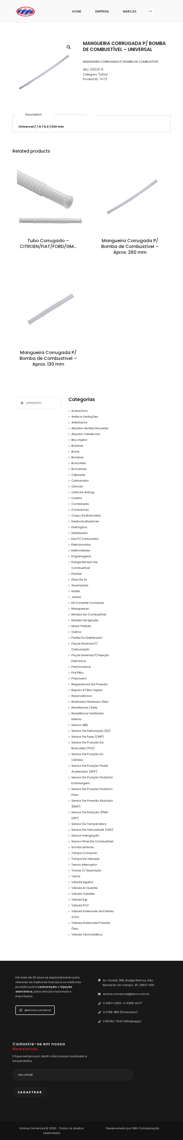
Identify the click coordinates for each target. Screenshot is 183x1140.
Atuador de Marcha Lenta (89, 428)
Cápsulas (78, 475)
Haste (75, 591)
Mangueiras (80, 608)
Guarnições (79, 585)
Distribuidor (79, 533)
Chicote (77, 486)
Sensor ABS (79, 725)
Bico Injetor (79, 440)
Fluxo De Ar (79, 579)
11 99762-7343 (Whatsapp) (122, 1021)
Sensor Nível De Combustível (92, 841)
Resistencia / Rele (84, 707)
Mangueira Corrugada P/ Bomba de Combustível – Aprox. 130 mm (48, 358)
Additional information (70, 114)
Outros (76, 632)
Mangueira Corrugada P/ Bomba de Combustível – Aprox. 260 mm (130, 246)
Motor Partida (81, 626)
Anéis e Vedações (84, 416)
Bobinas (77, 446)
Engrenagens (81, 556)
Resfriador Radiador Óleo (90, 702)
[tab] (33, 115)
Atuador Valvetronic (85, 434)
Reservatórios (81, 696)
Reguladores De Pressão (89, 684)
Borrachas (79, 469)
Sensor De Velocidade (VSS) (92, 830)
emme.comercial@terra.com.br (126, 994)
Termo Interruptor (84, 864)
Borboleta (78, 463)
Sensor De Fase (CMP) (87, 736)
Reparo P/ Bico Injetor (87, 690)
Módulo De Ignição (85, 620)
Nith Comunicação (145, 1128)
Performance (81, 667)
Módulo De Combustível (88, 614)
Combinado (80, 504)
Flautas (76, 574)
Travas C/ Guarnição (86, 870)
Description (33, 114)
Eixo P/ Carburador (85, 539)
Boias (75, 451)
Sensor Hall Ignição (85, 835)
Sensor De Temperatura (88, 824)
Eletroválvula (80, 550)
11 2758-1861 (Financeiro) (120, 1012)
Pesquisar (21, 403)
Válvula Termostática (86, 934)
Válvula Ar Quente (84, 888)
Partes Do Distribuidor (87, 638)
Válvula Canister (83, 894)
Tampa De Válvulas (85, 859)
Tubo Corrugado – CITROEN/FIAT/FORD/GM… (48, 243)
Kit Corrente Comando (87, 603)
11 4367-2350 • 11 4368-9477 (122, 1003)
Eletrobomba (81, 544)
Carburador (80, 480)
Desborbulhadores (85, 521)
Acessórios (79, 411)
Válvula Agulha (82, 882)
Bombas (77, 457)
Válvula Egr (79, 899)
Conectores (80, 510)
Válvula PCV (80, 905)
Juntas (76, 597)
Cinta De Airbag (82, 492)
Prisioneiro (79, 678)
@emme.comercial (38, 1010)
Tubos (103, 74)
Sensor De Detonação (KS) (90, 731)
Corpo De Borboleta (86, 515)
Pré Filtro (77, 672)
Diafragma (79, 527)
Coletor (76, 498)
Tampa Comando (84, 853)
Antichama (79, 422)
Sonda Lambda (82, 847)
